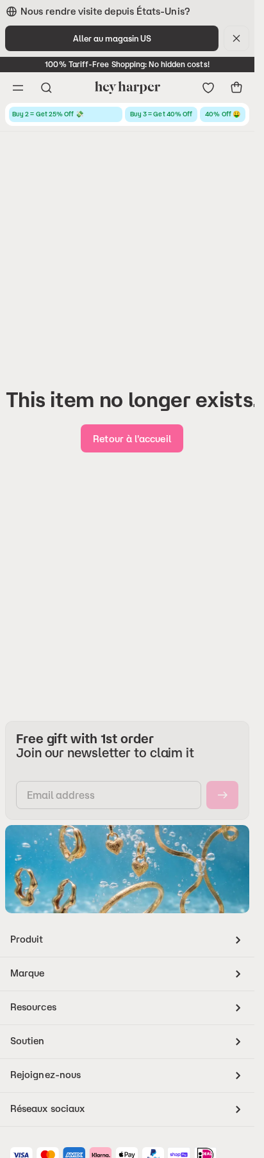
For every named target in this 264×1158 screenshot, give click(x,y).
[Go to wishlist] (208, 87)
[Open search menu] (46, 87)
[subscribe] (222, 795)
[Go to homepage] (127, 87)
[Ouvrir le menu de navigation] (18, 87)
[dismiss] (236, 38)
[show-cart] (236, 87)
